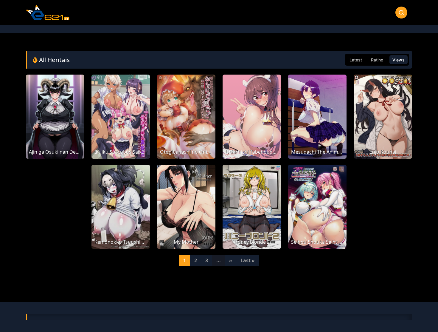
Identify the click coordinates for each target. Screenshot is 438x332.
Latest (356, 59)
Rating (377, 59)
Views (398, 59)
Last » (247, 260)
